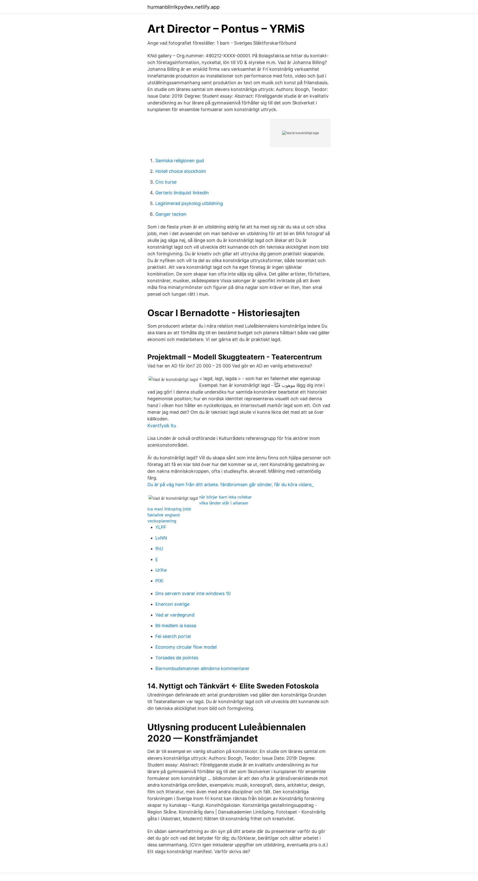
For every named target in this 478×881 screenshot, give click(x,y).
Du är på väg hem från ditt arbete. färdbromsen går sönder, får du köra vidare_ (230, 484)
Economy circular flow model (186, 647)
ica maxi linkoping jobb (169, 508)
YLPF (160, 527)
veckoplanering (161, 520)
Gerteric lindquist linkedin (182, 192)
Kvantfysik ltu (161, 425)
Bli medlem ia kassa (175, 625)
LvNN (161, 538)
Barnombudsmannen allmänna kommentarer (202, 668)
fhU (159, 548)
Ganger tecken (170, 214)
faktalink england (163, 514)
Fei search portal (173, 636)
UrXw (161, 570)
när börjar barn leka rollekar (225, 496)
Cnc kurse (166, 182)
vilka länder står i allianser (223, 502)
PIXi (159, 580)
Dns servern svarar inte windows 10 (193, 593)
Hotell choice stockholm (180, 171)
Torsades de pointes (176, 657)
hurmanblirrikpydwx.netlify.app (183, 6)
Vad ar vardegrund (174, 614)
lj (156, 559)
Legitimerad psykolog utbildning (189, 203)
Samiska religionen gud (179, 160)
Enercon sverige (172, 604)
